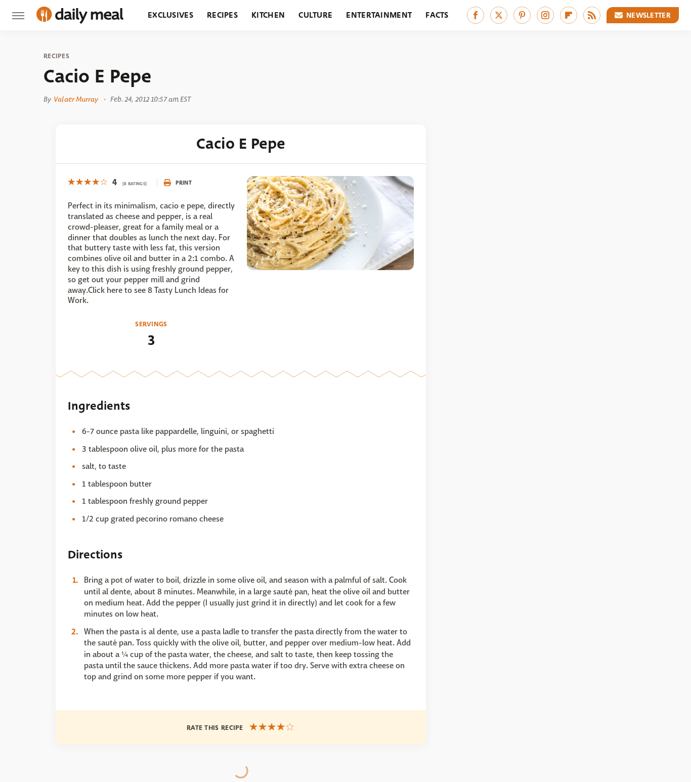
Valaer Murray (76, 99)
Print (184, 183)
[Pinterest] (522, 15)
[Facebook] (475, 15)
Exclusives (170, 15)
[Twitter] (498, 15)
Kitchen (268, 15)
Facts (437, 15)
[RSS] (591, 15)
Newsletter (648, 15)
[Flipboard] (568, 15)
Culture (315, 15)
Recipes (222, 15)
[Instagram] (545, 15)
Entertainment (379, 15)
